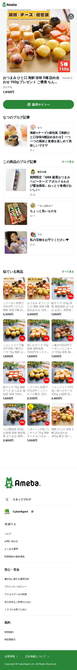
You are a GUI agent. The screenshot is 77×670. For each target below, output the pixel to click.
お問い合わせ (11, 541)
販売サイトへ (41, 104)
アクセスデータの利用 (15, 594)
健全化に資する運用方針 (16, 579)
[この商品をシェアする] (71, 16)
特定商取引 (10, 639)
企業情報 (9, 656)
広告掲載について (35, 656)
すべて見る (68, 161)
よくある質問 (11, 548)
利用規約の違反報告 (14, 556)
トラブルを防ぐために (15, 609)
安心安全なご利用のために (17, 601)
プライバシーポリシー (15, 586)
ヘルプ (7, 533)
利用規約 (8, 632)
